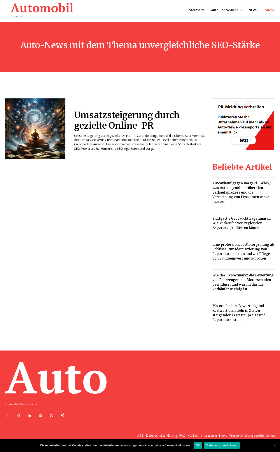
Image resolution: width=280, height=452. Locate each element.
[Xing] (62, 415)
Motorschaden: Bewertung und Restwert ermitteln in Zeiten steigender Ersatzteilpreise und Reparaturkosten (239, 313)
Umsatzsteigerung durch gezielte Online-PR (127, 120)
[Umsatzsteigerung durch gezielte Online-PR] (35, 128)
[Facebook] (7, 415)
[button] (270, 10)
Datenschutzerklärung (222, 445)
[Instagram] (18, 415)
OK (198, 445)
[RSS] (40, 415)
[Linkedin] (29, 415)
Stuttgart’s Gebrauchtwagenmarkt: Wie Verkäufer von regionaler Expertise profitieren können (241, 223)
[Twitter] (51, 415)
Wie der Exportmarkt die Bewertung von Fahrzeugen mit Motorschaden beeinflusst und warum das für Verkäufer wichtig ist (242, 282)
